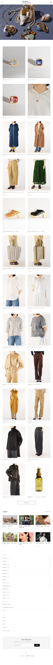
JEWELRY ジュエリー (7, 604)
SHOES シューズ (6, 598)
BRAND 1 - (5, 579)
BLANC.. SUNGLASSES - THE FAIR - (25, 527)
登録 (37, 645)
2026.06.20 (21, 546)
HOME (4, 617)
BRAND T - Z (6, 576)
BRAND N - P (6, 570)
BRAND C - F (6, 561)
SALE (4, 610)
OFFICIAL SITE (6, 630)
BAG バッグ (5, 601)
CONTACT (5, 627)
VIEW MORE (26, 502)
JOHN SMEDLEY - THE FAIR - (43, 544)
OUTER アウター (6, 595)
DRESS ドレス (6, 588)
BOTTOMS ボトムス (7, 585)
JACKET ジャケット (7, 592)
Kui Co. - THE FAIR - (8, 526)
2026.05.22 (38, 546)
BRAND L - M (6, 567)
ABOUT (4, 620)
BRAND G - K (6, 564)
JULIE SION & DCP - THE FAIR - (25, 544)
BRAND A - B (6, 558)
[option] (26, 22)
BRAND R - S (5, 573)
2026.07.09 (21, 529)
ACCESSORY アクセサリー (8, 607)
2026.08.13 (5, 527)
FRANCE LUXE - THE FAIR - (43, 526)
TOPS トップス (6, 582)
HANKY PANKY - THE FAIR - (10, 543)
